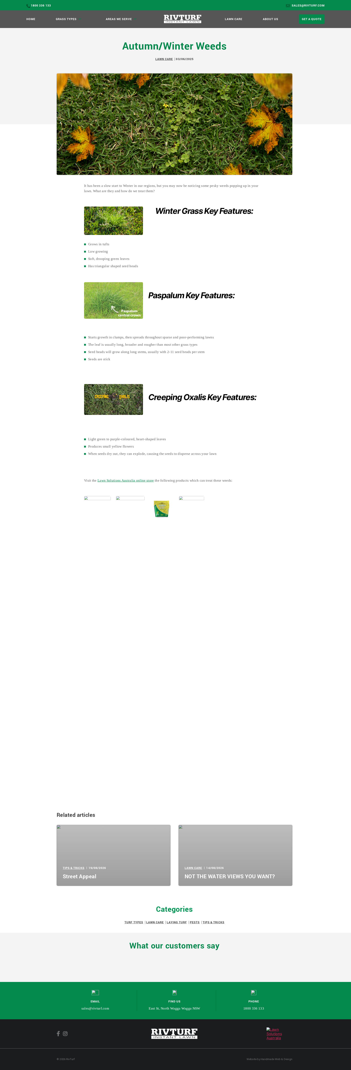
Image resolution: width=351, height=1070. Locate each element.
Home (30, 19)
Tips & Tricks (73, 868)
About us (270, 19)
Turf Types (134, 922)
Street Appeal (79, 876)
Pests (195, 922)
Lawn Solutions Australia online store (126, 480)
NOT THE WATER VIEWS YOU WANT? (230, 876)
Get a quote (312, 19)
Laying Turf (177, 922)
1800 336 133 (41, 5)
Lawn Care (233, 19)
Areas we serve (119, 19)
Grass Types (66, 19)
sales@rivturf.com (308, 5)
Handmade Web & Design (276, 1059)
